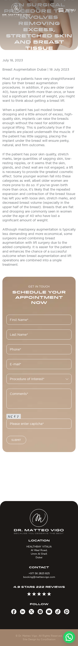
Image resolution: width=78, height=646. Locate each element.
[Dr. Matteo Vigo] (16, 10)
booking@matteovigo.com (39, 576)
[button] (69, 637)
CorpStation (48, 639)
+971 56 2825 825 (39, 573)
